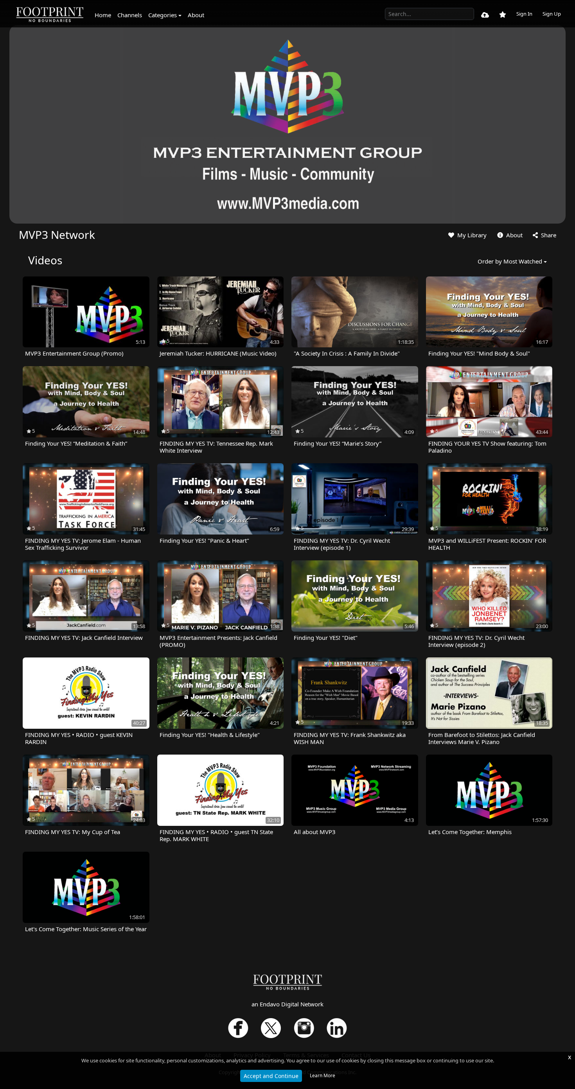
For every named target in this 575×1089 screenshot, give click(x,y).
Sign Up (552, 13)
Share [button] (547, 235)
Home (103, 15)
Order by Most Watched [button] (510, 261)
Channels (129, 15)
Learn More (322, 1075)
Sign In (524, 13)
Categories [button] (162, 15)
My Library (471, 235)
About (196, 15)
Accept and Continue (271, 1076)
